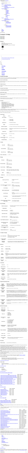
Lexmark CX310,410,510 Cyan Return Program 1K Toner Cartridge (8, 375)
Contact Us (3, 436)
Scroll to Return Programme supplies (4, 360)
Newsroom (3, 439)
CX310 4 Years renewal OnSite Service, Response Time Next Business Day (9, 419)
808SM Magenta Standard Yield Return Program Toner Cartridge (7, 379)
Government (7, 10)
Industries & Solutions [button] (4, 8)
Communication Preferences (5, 442)
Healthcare (7, 11)
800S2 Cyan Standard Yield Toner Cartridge (5, 400)
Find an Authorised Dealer (5, 438)
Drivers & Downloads (8, 25)
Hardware (3, 30)
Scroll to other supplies (3, 371)
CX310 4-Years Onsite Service (4, 415)
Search (2, 3)
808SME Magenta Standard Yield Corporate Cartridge (6, 378)
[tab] (15, 66)
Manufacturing (8, 13)
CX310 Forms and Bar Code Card (4, 410)
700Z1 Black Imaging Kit (3, 391)
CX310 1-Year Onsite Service (3, 422)
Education (7, 12)
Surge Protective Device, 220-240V (4, 427)
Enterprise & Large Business (8, 5)
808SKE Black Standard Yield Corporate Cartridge (6, 381)
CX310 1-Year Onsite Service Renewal (4, 417)
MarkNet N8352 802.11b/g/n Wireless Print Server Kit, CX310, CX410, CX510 (9, 414)
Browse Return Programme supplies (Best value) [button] (6, 372)
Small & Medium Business (8, 4)
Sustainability (3, 441)
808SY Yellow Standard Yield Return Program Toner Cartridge (7, 382)
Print (6, 16)
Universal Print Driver (8, 26)
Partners (3, 440)
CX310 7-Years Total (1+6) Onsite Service (5, 411)
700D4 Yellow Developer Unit (3, 393)
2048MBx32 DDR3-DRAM (3, 425)
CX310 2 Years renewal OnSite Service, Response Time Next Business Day (9, 423)
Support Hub (7, 21)
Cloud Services (8, 15)
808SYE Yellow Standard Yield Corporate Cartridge (6, 383)
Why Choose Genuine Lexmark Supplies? (9, 7)
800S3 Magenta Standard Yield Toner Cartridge (5, 402)
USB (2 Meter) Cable (2, 413)
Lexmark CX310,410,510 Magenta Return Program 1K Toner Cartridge (8, 377)
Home (2, 29)
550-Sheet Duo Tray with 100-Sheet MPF (5, 426)
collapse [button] (1, 385)
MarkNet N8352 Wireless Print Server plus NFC (6, 418)
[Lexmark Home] (6, 0)
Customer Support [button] (4, 20)
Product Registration (8, 22)
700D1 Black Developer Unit (3, 392)
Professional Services (7, 19)
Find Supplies (6, 6)
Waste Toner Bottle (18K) (3, 389)
